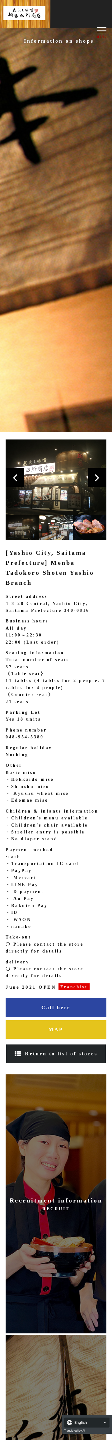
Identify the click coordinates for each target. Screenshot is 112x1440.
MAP (56, 1029)
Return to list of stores (61, 1053)
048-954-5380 (25, 737)
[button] (15, 477)
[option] (56, 477)
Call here (56, 1007)
